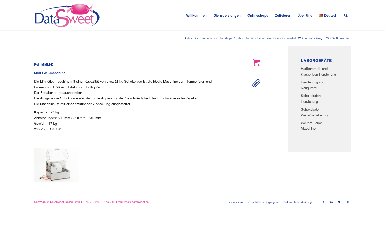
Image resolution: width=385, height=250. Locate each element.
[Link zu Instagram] (347, 202)
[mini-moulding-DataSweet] (56, 165)
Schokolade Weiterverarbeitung (315, 112)
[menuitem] (196, 15)
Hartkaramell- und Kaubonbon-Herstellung (318, 71)
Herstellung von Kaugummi (312, 84)
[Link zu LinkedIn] (331, 202)
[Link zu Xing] (339, 202)
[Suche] (346, 15)
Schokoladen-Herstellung (311, 98)
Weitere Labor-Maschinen (312, 125)
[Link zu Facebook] (323, 202)
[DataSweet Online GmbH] (67, 15)
